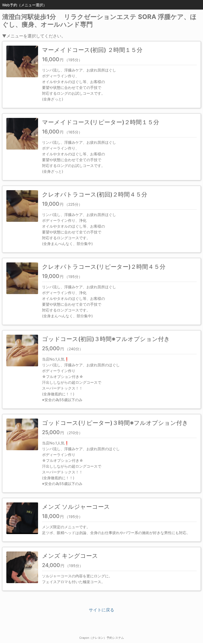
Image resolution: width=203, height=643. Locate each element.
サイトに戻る (101, 609)
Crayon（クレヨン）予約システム (101, 638)
